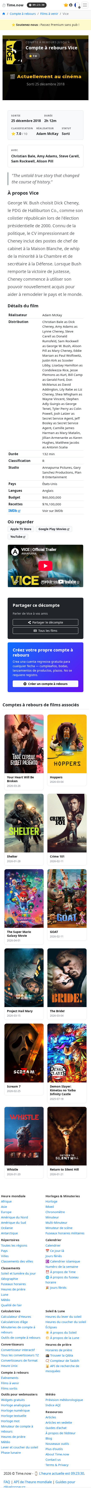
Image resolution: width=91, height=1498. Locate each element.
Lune (4, 1295)
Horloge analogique (15, 1405)
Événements (9, 1378)
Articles (51, 1417)
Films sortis (9, 1388)
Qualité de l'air (11, 1305)
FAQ (7, 1482)
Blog (49, 1438)
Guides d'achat (56, 1428)
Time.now (12, 5)
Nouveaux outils (57, 1444)
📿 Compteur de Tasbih (62, 1361)
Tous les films (47, 631)
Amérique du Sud (13, 1223)
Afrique (6, 1201)
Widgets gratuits (13, 1400)
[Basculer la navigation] (84, 5)
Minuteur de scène (59, 1228)
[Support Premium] (66, 5)
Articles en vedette (59, 1422)
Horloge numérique (15, 1410)
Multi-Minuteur (56, 1223)
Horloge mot (10, 1421)
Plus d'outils (54, 1449)
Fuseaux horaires (13, 1284)
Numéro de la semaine (62, 1267)
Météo (5, 1300)
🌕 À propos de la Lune (62, 1338)
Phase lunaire (11, 1453)
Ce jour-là (55, 1251)
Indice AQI (53, 1405)
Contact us (53, 1460)
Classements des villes (17, 1261)
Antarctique (9, 1233)
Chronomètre (55, 1212)
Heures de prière (13, 1289)
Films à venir (49, 14)
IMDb (13, 511)
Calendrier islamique (63, 1261)
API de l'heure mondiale (33, 1482)
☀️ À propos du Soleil (61, 1332)
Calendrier (53, 1245)
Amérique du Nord (14, 1217)
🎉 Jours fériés (56, 1288)
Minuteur (52, 1217)
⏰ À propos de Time (61, 1272)
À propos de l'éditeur (61, 1433)
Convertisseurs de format (19, 1360)
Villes (5, 1256)
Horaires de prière (59, 1350)
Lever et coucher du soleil (19, 1447)
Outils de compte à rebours (20, 1338)
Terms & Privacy (57, 1465)
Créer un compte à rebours (48, 684)
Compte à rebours (23, 14)
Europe (6, 1212)
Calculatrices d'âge (14, 1322)
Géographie (9, 1279)
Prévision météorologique (64, 1400)
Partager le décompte (47, 622)
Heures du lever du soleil (63, 1317)
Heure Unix (9, 1366)
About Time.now (57, 1454)
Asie (4, 1207)
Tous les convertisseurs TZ (20, 1355)
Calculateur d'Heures (16, 1317)
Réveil (50, 1207)
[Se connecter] (71, 5)
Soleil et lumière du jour (18, 1273)
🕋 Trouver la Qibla (59, 1355)
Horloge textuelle (13, 1416)
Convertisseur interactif (18, 1350)
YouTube (16, 537)
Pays (4, 1251)
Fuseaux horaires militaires (65, 1233)
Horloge (51, 1201)
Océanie (7, 1228)
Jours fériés (54, 1256)
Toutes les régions (14, 1245)
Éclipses (51, 1327)
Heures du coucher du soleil (66, 1322)
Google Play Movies (53, 529)
